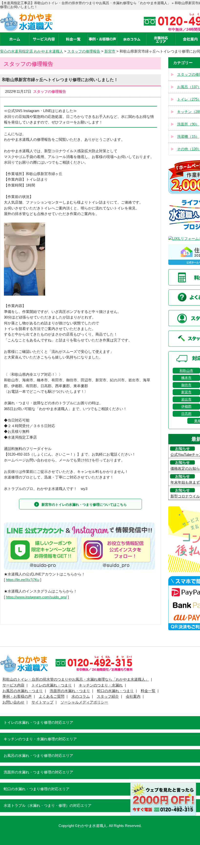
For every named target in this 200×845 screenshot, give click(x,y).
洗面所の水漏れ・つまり (70, 691)
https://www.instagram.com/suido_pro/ (36, 597)
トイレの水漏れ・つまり (51, 685)
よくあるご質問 (51, 696)
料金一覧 (148, 691)
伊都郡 (186, 406)
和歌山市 (186, 371)
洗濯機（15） (188, 137)
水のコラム (80, 696)
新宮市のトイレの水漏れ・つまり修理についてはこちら (84, 505)
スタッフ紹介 (108, 696)
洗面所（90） (188, 124)
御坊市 (186, 385)
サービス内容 (13, 685)
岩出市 (186, 399)
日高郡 (186, 414)
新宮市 (186, 392)
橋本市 (186, 378)
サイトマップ (42, 702)
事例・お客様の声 (17, 696)
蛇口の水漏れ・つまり (115, 691)
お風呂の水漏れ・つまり (22, 691)
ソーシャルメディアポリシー (84, 702)
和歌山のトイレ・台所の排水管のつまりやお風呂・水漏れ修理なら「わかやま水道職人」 (75, 679)
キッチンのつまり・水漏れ (101, 685)
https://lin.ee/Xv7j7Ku (22, 580)
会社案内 (133, 696)
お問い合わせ (13, 702)
